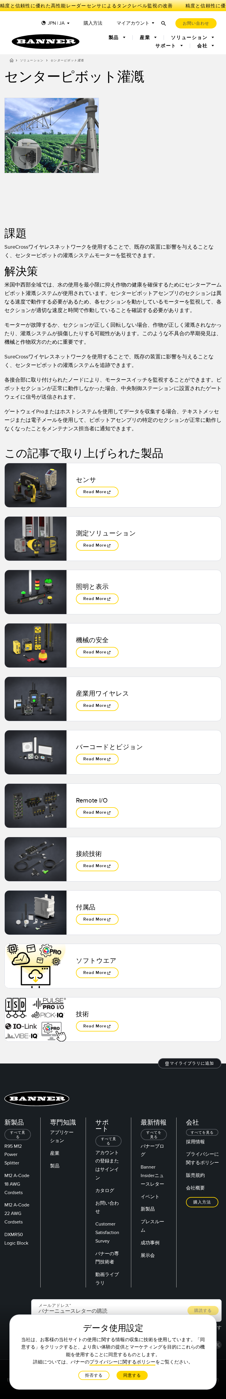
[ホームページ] (12, 61)
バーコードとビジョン (109, 747)
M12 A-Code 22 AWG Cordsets (16, 1213)
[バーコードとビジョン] (36, 752)
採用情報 (195, 1142)
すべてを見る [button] (154, 1134)
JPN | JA (56, 23)
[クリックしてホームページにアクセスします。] (45, 41)
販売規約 (195, 1175)
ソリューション (32, 60)
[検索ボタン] (164, 23)
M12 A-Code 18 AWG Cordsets (16, 1184)
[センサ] (36, 485)
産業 (54, 1153)
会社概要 (195, 1188)
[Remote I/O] (36, 806)
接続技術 (89, 854)
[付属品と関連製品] (36, 913)
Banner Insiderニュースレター (152, 1175)
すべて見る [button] (17, 1134)
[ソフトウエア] (36, 966)
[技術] (36, 1019)
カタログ (104, 1191)
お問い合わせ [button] (196, 23)
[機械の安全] (36, 645)
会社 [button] (203, 45)
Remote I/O (92, 800)
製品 (54, 1166)
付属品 (85, 907)
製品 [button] (115, 37)
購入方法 (93, 23)
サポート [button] (166, 45)
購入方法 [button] (202, 1202)
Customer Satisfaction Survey (107, 1232)
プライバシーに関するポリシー (122, 1362)
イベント (150, 1197)
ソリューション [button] (190, 37)
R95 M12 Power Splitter (13, 1154)
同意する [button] (132, 1375)
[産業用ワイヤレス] (36, 699)
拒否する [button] (94, 1375)
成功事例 (150, 1243)
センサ (86, 480)
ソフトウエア (96, 961)
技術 (82, 1014)
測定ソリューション (106, 533)
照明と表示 (92, 587)
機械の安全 (92, 640)
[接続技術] (36, 859)
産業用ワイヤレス (102, 693)
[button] (190, 1063)
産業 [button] (146, 37)
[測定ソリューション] (36, 539)
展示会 (148, 1255)
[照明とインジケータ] (36, 592)
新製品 (148, 1209)
